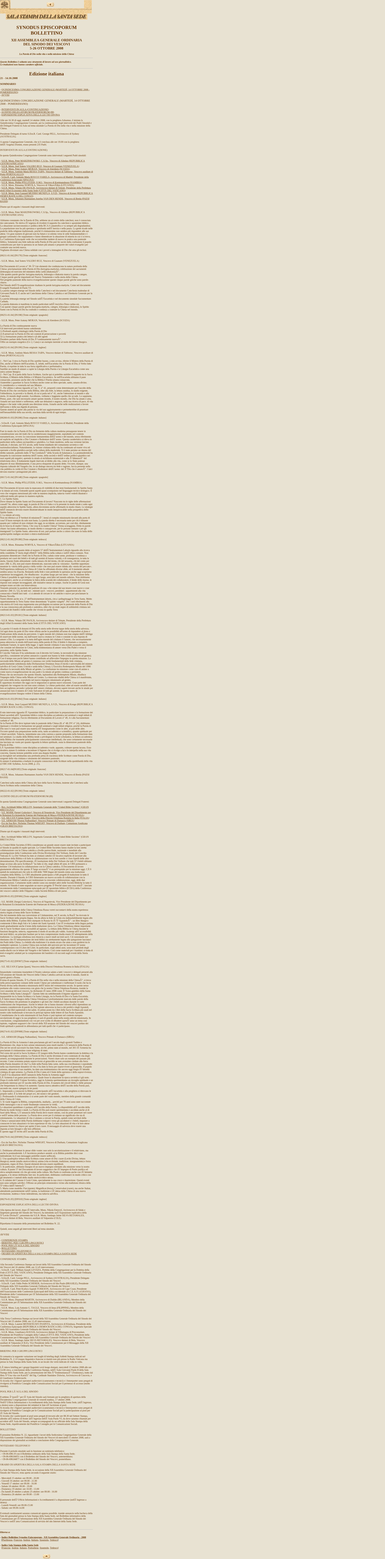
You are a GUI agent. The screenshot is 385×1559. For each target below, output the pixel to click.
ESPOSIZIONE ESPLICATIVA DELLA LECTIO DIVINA (31, 115)
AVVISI (5, 95)
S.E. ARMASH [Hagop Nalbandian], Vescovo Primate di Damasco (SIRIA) (38, 820)
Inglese (26, 1540)
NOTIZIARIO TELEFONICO (16, 1251)
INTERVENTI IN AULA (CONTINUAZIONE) (25, 109)
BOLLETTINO (9, 1248)
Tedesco (54, 1540)
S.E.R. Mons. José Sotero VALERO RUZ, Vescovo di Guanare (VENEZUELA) (40, 166)
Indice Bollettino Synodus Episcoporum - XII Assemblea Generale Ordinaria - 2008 (44, 1537)
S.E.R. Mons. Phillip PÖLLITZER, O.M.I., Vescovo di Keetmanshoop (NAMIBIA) (42, 182)
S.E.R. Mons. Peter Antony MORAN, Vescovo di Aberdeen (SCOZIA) (36, 169)
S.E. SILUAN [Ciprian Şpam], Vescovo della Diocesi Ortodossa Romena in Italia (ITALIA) (45, 818)
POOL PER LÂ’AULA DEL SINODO (21, 1245)
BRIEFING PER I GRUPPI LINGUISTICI (23, 1243)
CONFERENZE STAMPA (15, 1240)
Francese (18, 1540)
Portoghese (33, 1548)
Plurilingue (7, 1540)
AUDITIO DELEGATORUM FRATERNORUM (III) (27, 112)
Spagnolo (44, 1540)
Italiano (34, 1540)
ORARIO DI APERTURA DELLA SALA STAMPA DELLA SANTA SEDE (39, 1253)
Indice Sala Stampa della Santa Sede (20, 1545)
